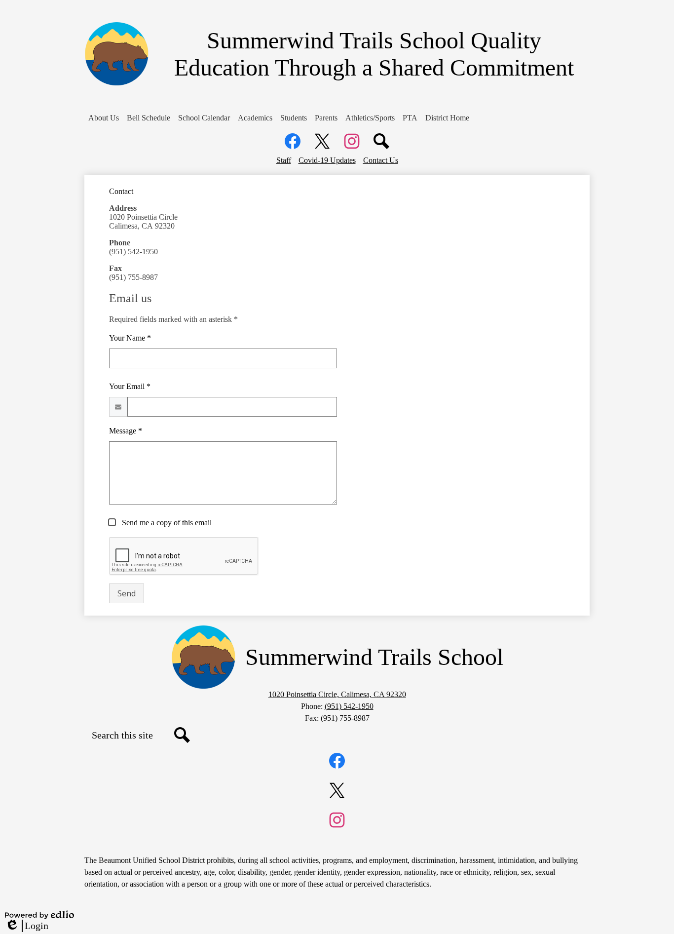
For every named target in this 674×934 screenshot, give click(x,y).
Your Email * (129, 386)
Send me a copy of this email (166, 522)
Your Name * (130, 338)
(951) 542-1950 (349, 706)
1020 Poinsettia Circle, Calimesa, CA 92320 (337, 694)
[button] (103, 118)
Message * (125, 431)
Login (26, 926)
